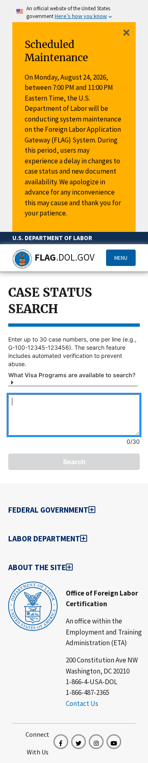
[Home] (22, 259)
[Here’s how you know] (74, 9)
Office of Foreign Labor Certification (102, 598)
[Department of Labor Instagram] (96, 741)
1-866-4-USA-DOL (91, 681)
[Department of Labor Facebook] (60, 741)
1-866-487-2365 (87, 692)
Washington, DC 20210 (98, 671)
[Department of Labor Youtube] (113, 741)
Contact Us (82, 703)
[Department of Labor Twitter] (78, 741)
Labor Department (44, 538)
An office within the (94, 621)
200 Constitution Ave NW (102, 659)
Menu (120, 257)
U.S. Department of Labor (52, 238)
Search (74, 462)
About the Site (37, 567)
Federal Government (48, 510)
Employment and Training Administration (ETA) (104, 637)
